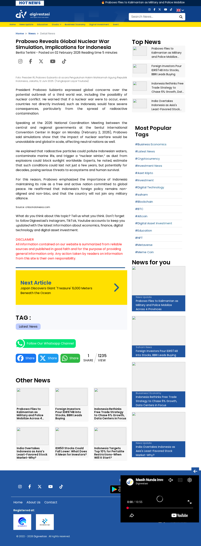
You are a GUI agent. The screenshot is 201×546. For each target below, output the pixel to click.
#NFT (139, 238)
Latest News (28, 326)
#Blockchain (144, 202)
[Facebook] (154, 10)
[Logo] (33, 14)
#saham (141, 195)
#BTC (139, 209)
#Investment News (148, 166)
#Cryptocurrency (147, 159)
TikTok (71, 220)
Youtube (84, 220)
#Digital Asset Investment (153, 223)
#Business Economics (150, 144)
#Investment (144, 180)
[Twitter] (159, 10)
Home (13, 24)
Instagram (57, 220)
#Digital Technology (149, 187)
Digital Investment (99, 24)
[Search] (181, 17)
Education (42, 24)
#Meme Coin (144, 252)
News (32, 33)
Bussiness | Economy (75, 24)
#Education (143, 231)
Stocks (55, 24)
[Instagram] (149, 10)
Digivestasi (40, 536)
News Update (26, 24)
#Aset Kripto (144, 173)
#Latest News (145, 151)
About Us (33, 502)
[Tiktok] (171, 10)
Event (116, 24)
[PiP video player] (195, 471)
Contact (50, 502)
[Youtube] (165, 10)
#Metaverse (144, 245)
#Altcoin (141, 216)
